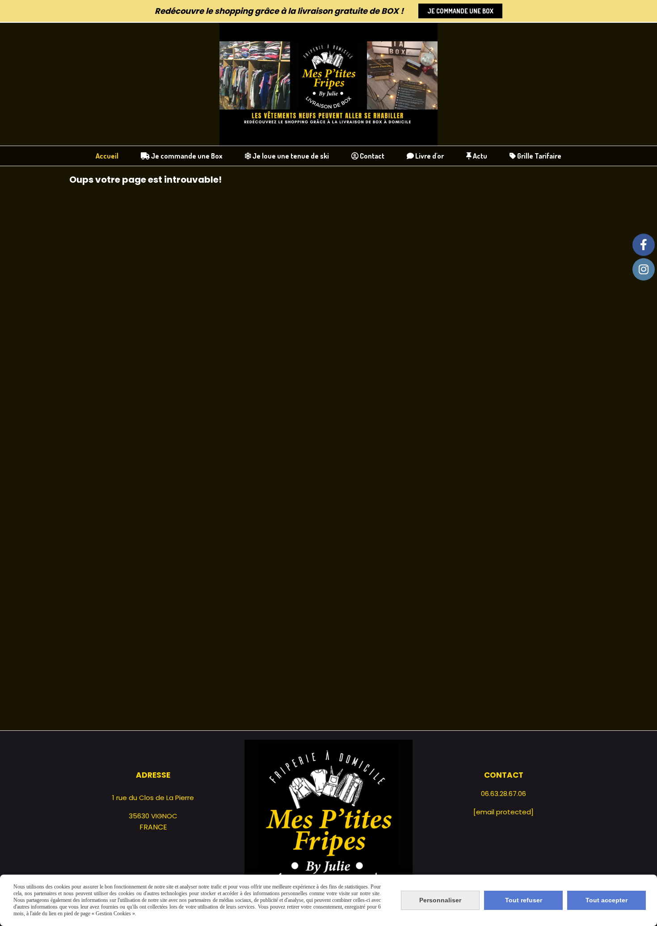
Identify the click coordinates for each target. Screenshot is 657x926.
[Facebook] (643, 245)
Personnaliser (440, 900)
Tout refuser (523, 900)
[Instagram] (643, 269)
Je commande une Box (460, 11)
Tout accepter (606, 900)
